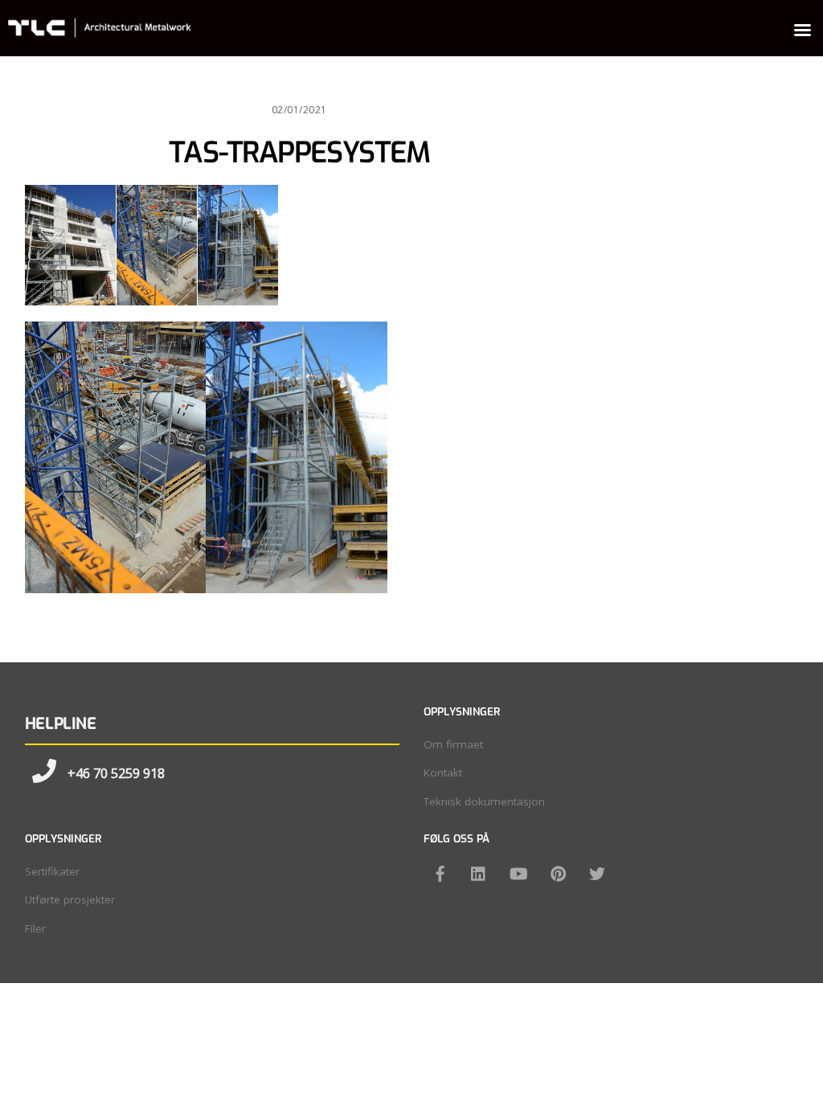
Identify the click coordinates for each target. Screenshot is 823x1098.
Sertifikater (52, 871)
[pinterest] (558, 872)
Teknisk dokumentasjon (484, 801)
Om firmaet (453, 744)
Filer (35, 928)
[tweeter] (597, 872)
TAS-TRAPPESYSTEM (299, 152)
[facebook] (440, 872)
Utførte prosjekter (70, 899)
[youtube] (518, 872)
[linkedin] (479, 872)
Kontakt (443, 772)
